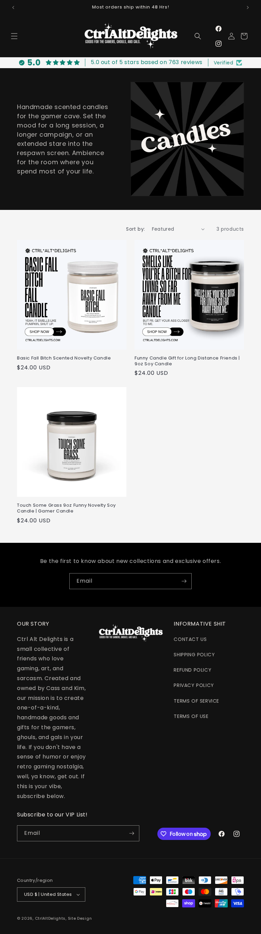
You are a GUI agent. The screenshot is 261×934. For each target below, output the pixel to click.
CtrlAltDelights (50, 918)
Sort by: (135, 229)
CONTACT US (190, 639)
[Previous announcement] (13, 7)
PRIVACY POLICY (194, 685)
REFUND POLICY (192, 670)
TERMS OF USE (191, 716)
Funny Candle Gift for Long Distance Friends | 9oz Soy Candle (187, 361)
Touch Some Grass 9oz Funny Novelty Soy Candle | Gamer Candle (66, 508)
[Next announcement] (247, 7)
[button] (14, 36)
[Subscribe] (183, 581)
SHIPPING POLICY (194, 654)
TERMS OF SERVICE (196, 701)
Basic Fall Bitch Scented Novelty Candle (64, 358)
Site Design (80, 918)
